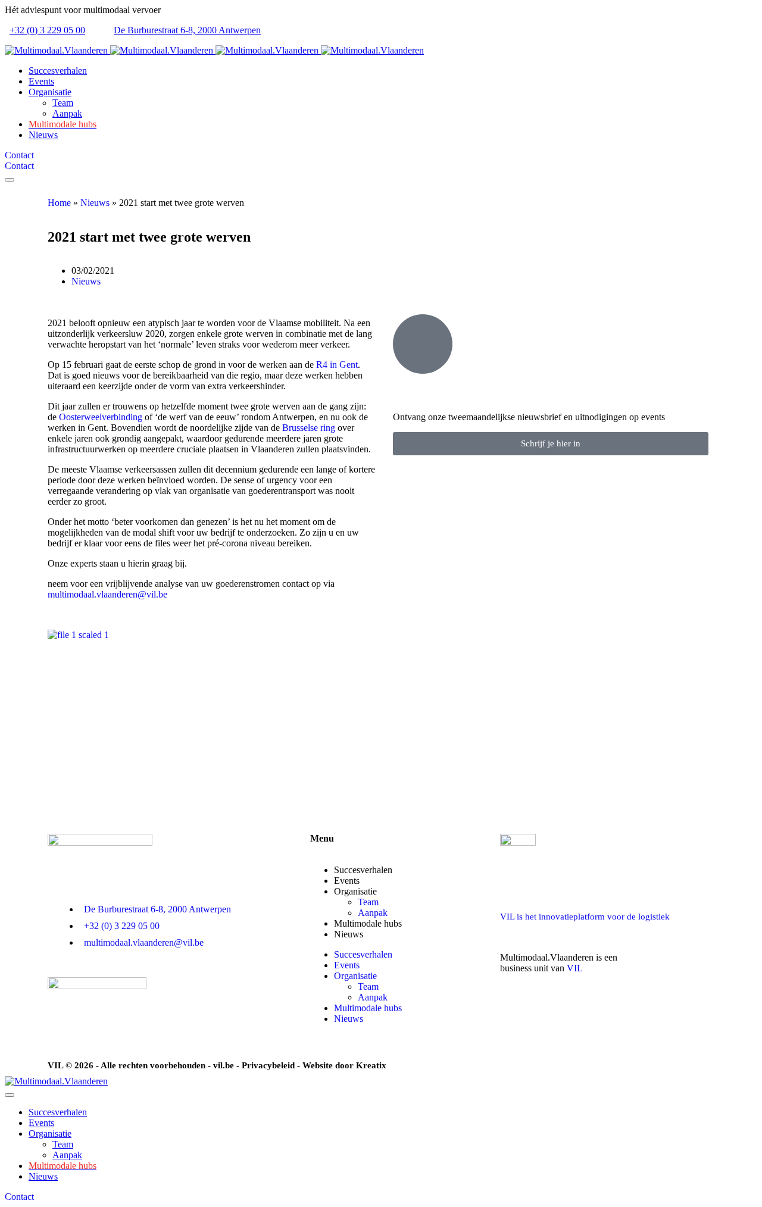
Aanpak (373, 997)
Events (347, 965)
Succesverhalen (363, 870)
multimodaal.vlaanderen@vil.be (107, 594)
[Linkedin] (515, 1010)
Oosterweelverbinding (100, 417)
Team (368, 902)
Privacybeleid (268, 1065)
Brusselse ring (308, 428)
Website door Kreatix (344, 1065)
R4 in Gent (337, 364)
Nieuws (95, 203)
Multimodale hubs (368, 923)
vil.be (223, 1065)
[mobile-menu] (9, 180)
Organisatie (355, 891)
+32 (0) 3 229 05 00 (47, 30)
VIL (575, 968)
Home (59, 203)
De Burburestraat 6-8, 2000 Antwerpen (187, 30)
